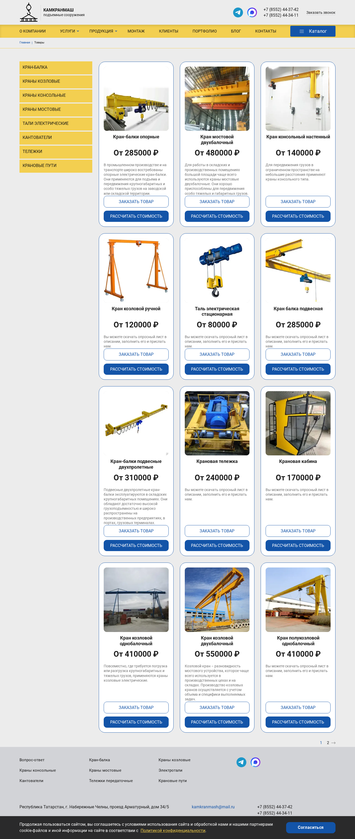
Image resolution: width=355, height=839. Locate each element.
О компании (32, 31)
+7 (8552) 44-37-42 (281, 9)
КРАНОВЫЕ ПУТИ (39, 165)
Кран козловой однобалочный (136, 640)
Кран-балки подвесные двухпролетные (136, 464)
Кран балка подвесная (298, 308)
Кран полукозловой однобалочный (298, 640)
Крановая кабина (298, 461)
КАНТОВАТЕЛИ (37, 137)
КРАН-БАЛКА (35, 67)
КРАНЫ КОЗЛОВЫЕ (41, 81)
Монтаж (136, 31)
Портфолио (205, 31)
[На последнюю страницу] (333, 743)
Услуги (67, 31)
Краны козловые (174, 760)
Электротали (170, 770)
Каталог (318, 31)
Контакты (265, 31)
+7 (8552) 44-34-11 (281, 15)
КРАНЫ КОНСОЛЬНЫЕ (44, 95)
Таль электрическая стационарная (217, 311)
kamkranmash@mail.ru (213, 806)
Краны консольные (37, 770)
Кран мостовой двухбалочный (217, 139)
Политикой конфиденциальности (173, 830)
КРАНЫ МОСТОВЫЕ (42, 109)
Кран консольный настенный (298, 136)
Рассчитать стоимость (136, 216)
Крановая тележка (217, 461)
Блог (236, 31)
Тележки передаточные (111, 780)
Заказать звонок (321, 12)
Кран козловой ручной (136, 308)
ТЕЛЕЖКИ (32, 151)
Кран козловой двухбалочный (217, 640)
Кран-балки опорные (136, 136)
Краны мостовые (105, 770)
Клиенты (168, 31)
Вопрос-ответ (31, 760)
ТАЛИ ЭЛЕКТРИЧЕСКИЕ (46, 123)
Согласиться (311, 827)
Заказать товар (136, 201)
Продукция (101, 31)
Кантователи (31, 780)
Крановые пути (173, 780)
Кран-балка (99, 760)
